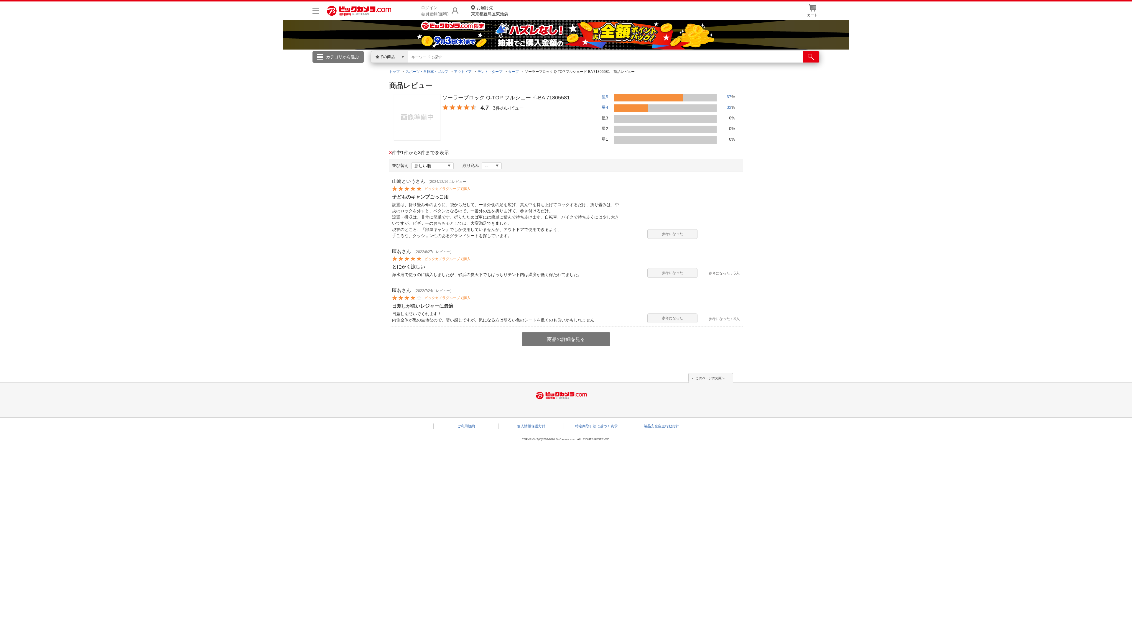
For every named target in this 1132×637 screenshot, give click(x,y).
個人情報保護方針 (531, 426)
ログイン (439, 66)
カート (812, 15)
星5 (605, 96)
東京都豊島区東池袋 (489, 10)
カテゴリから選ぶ (342, 57)
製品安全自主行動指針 (661, 426)
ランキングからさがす (542, 65)
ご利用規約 (466, 426)
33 (729, 107)
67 (729, 96)
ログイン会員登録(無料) (435, 10)
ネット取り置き (642, 65)
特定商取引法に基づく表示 (596, 426)
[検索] (811, 57)
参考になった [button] (672, 234)
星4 (605, 107)
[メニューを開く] (316, 11)
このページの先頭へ (710, 378)
